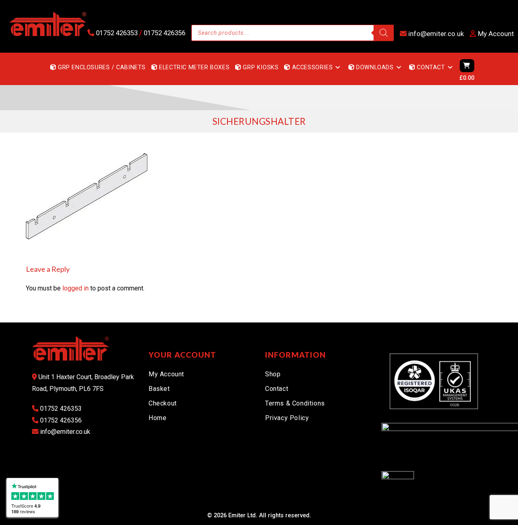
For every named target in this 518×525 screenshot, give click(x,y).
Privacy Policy (287, 418)
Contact (276, 389)
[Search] (384, 33)
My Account (166, 374)
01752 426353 (116, 33)
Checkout (163, 403)
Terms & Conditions (295, 403)
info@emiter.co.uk (435, 34)
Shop (272, 374)
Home (157, 418)
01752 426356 (163, 33)
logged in (75, 288)
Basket (159, 389)
